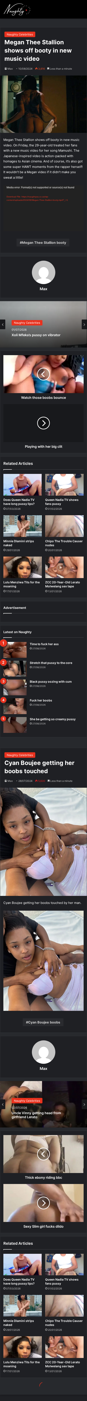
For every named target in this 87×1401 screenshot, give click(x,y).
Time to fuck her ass (44, 644)
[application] (43, 208)
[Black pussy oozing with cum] (15, 687)
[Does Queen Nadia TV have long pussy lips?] (22, 485)
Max (43, 289)
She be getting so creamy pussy (53, 719)
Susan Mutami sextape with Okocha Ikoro (41, 336)
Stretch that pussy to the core (51, 663)
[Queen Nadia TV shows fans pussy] (64, 485)
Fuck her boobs (41, 700)
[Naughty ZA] (18, 9)
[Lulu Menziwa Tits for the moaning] (22, 567)
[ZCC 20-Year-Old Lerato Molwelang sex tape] (64, 567)
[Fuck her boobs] (15, 706)
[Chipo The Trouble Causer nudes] (64, 526)
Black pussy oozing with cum (51, 681)
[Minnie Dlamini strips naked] (22, 526)
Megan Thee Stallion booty (44, 242)
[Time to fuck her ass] (15, 650)
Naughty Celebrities (20, 34)
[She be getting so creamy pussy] (15, 725)
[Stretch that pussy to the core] (15, 669)
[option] (43, 324)
